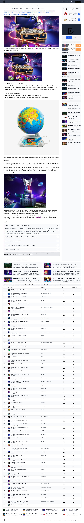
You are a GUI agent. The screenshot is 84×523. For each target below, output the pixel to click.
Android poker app (15, 425)
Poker (72, 1)
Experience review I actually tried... (18, 370)
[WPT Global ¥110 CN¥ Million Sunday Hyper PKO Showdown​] (64, 138)
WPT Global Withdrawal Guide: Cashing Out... (20, 476)
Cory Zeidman (13, 463)
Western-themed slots (15, 291)
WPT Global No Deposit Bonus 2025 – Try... (19, 490)
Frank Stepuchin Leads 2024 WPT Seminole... (20, 353)
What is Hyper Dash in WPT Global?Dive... (19, 384)
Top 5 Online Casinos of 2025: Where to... (19, 416)
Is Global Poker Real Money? (16, 466)
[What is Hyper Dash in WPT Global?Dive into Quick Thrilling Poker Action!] (64, 104)
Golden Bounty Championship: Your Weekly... (20, 374)
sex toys (12, 361)
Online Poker (78, 118)
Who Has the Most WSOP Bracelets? (18, 409)
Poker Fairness (76, 126)
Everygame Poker (72, 109)
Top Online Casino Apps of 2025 (17, 332)
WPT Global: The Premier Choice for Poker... (20, 441)
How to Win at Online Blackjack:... (17, 377)
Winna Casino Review (71, 61)
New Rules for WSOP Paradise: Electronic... (19, 367)
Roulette (70, 131)
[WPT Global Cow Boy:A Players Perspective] (64, 113)
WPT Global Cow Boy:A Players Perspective (19, 289)
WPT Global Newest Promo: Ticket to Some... (20, 310)
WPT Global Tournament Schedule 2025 (19, 328)
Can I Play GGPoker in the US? (17, 402)
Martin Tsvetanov (14, 319)
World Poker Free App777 (70, 46)
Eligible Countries (79, 109)
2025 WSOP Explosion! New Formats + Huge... (20, 303)
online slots (13, 481)
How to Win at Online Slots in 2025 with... (19, 480)
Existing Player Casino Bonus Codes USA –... (20, 307)
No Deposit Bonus (72, 135)
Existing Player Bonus (15, 484)
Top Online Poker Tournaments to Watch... (19, 501)
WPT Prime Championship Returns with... (19, 420)
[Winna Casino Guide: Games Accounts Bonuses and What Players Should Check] (64, 56)
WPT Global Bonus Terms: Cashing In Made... (20, 494)
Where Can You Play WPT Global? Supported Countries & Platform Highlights (25, 5)
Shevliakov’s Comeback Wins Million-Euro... (19, 430)
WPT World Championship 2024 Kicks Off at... (20, 381)
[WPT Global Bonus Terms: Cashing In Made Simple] (64, 121)
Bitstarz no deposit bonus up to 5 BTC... (19, 497)
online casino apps (15, 333)
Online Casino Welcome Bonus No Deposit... (20, 437)
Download (78, 1)
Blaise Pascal (74, 131)
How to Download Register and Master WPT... (20, 314)
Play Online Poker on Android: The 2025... (19, 423)
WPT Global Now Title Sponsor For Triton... (19, 388)
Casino (63, 1)
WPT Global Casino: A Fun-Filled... (18, 455)
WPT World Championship (16, 382)
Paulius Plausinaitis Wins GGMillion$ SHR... (19, 335)
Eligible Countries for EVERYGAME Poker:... (19, 448)
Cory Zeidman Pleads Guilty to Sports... (19, 462)
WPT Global (36, 48)
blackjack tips (13, 379)
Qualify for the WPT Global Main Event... (19, 469)
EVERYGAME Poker (14, 449)
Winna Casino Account (77, 74)
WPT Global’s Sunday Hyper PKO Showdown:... (20, 321)
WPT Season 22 (14, 414)
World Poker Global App (71, 44)
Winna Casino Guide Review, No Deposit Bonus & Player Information (58, 520)
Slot (68, 1)
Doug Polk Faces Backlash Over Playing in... (20, 356)
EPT (11, 340)
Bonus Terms (76, 122)
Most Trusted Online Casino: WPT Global (19, 296)
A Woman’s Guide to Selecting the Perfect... (20, 360)
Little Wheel (74, 144)
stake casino (13, 372)
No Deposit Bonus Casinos (16, 343)
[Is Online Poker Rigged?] (64, 126)
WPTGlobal (13, 326)
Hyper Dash (71, 105)
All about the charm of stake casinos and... (19, 504)
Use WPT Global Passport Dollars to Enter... (19, 427)
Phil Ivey (12, 453)
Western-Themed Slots (72, 114)
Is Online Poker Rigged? (16, 473)
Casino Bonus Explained (16, 488)
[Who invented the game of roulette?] (64, 130)
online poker (13, 350)
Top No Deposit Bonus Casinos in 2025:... (19, 342)
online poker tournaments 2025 (17, 502)
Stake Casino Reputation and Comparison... (20, 444)
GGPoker (12, 403)
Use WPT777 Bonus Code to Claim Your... (19, 293)
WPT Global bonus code (15, 294)
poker (12, 336)
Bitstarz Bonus (77, 135)
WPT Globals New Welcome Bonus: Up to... (19, 395)
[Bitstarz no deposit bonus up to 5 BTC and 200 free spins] (64, 134)
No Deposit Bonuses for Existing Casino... (19, 483)
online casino (13, 439)
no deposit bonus (14, 492)
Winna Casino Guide (77, 57)
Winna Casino (70, 57)
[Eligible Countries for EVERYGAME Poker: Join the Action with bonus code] (64, 108)
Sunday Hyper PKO (15, 322)
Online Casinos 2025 (15, 417)
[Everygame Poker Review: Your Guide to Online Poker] (64, 117)
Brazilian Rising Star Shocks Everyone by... (19, 339)
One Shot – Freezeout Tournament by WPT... (20, 399)
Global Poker (13, 467)
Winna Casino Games (77, 69)
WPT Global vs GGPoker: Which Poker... (19, 363)
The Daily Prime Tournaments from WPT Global (16, 260)
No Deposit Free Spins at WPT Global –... (19, 300)
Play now (78, 45)
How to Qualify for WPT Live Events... (18, 392)
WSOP (12, 305)
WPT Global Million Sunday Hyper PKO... (19, 459)
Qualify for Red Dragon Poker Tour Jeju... (19, 406)
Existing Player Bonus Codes (16, 308)
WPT (12, 347)
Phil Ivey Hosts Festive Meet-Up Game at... (19, 451)
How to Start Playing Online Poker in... (18, 349)
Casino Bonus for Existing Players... (18, 487)
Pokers (6, 5)
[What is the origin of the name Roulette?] (64, 143)
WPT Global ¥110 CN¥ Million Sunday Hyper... (20, 434)
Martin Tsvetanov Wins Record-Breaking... (19, 318)
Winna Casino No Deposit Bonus (73, 65)
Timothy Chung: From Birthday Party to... (19, 346)
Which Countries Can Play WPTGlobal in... (19, 325)
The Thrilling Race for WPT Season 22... (19, 413)
